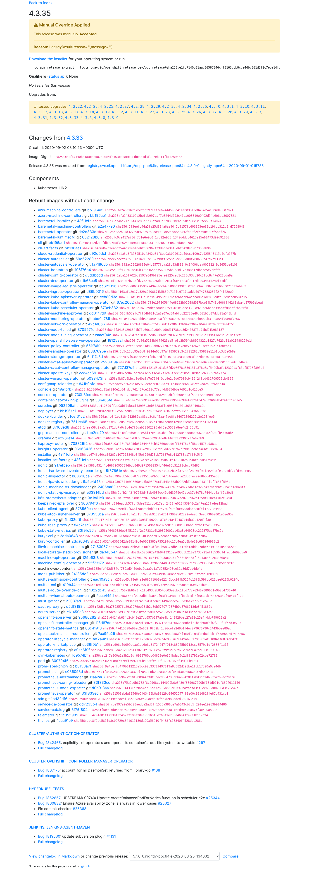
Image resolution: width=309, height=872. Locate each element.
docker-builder (50, 416)
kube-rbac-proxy (52, 525)
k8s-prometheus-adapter (59, 498)
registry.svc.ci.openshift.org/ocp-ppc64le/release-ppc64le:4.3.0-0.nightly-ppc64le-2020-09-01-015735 (175, 165)
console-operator (53, 394)
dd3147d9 (97, 313)
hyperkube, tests (46, 788)
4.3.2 (117, 112)
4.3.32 (56, 118)
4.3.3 (255, 112)
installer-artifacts (52, 459)
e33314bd (95, 492)
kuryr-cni (45, 536)
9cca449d (105, 595)
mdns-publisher (51, 574)
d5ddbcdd (94, 275)
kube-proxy (48, 519)
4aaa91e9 (64, 720)
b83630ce (81, 476)
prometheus (48, 671)
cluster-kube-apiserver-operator (65, 297)
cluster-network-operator (59, 324)
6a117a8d (95, 356)
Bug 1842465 (49, 742)
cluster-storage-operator (59, 356)
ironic (43, 465)
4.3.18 (87, 112)
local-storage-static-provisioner (65, 552)
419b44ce (71, 584)
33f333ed (101, 682)
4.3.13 (56, 112)
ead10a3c (101, 579)
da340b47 (108, 552)
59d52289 (85, 259)
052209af (67, 405)
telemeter (46, 715)
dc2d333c (87, 231)
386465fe (103, 400)
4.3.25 (178, 112)
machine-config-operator (59, 563)
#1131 (111, 836)
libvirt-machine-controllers (61, 546)
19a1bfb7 (65, 389)
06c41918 (93, 628)
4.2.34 (184, 106)
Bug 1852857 (49, 798)
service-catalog (51, 709)
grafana (44, 438)
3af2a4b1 (100, 639)
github (85, 866)
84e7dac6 (82, 525)
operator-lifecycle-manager (61, 639)
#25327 (164, 803)
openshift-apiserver (54, 617)
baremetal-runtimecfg (56, 237)
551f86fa (94, 345)
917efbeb (62, 465)
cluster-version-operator (59, 378)
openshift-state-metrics (58, 628)
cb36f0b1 (90, 644)
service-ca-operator (55, 704)
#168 (156, 770)
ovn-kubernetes (51, 655)
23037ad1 (74, 601)
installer (44, 454)
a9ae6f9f (82, 650)
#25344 (213, 798)
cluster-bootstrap (53, 269)
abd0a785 (101, 318)
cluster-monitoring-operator (62, 318)
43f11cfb (84, 221)
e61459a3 (75, 612)
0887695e (97, 351)
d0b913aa (100, 688)
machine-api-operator (57, 557)
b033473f (95, 378)
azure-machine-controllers (60, 215)
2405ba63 (107, 487)
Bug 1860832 (49, 803)
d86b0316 (95, 291)
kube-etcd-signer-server (59, 514)
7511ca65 (79, 421)
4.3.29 (241, 112)
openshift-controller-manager (63, 622)
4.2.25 (106, 106)
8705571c (86, 329)
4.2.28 (138, 106)
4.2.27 (122, 106)
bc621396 (107, 286)
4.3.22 (147, 112)
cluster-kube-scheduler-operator (66, 307)
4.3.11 (258, 106)
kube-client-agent (53, 508)
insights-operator (53, 449)
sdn (41, 698)
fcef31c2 (77, 416)
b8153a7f (83, 666)
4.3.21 (132, 112)
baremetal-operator (55, 231)
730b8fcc (83, 394)
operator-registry (52, 650)
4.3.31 (40, 118)
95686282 (87, 617)
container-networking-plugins (63, 400)
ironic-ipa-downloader (57, 481)
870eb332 (109, 307)
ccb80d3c (108, 297)
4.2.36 (200, 106)
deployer (45, 411)
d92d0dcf (97, 253)
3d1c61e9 (96, 498)
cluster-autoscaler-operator (61, 264)
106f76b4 (83, 269)
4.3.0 (214, 106)
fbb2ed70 (95, 432)
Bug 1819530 (49, 836)
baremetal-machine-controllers (64, 226)
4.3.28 (225, 112)
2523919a (109, 362)
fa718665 (100, 264)
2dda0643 (69, 536)
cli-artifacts (48, 248)
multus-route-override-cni (60, 590)
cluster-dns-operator (56, 280)
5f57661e (114, 470)
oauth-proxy (48, 606)
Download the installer (48, 59)
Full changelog (50, 748)
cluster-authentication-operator (64, 733)
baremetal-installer (54, 221)
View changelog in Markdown (54, 856)
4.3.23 (163, 112)
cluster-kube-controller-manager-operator (74, 302)
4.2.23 (91, 106)
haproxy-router (51, 443)
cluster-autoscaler (53, 259)
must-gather (48, 601)
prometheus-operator (56, 693)
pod (41, 660)
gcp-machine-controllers (59, 432)
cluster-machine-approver (60, 313)
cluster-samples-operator (59, 351)
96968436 (83, 449)
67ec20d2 (125, 302)
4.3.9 (113, 118)
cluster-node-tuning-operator (63, 335)
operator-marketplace (57, 644)
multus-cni (47, 584)
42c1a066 (96, 324)
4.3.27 (210, 112)
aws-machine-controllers (59, 210)
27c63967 (99, 546)
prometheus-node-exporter (61, 688)
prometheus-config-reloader (62, 682)
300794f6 (89, 503)
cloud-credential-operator (60, 253)
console (44, 389)
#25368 (79, 808)
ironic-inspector (51, 476)
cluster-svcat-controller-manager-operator (74, 367)
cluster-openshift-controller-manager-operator (81, 761)
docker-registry (51, 421)
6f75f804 (79, 709)
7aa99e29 (106, 633)
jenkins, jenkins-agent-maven (59, 827)
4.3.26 (194, 112)
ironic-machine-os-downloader (64, 487)
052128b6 (91, 237)
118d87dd (103, 622)
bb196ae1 (95, 210)
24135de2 (79, 574)
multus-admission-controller (62, 579)
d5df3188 (74, 606)
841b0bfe (87, 383)
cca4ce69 (87, 373)
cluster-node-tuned (54, 329)
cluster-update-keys (55, 373)
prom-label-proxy (53, 666)
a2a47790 (106, 226)
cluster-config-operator (58, 275)
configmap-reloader (55, 383)
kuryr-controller (51, 541)
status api (57, 76)
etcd (42, 427)
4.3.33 (71, 118)
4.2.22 (75, 106)
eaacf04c (103, 335)
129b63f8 (90, 557)
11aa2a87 (97, 677)
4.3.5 (86, 118)
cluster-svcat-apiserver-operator (66, 362)
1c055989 (69, 715)
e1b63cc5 (88, 280)
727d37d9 (126, 367)
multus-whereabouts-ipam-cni (64, 595)
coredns (45, 405)
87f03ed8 (60, 427)
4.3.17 (71, 112)
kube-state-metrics (54, 530)
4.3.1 (228, 106)
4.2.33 (169, 106)
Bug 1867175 (49, 770)
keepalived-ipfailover (56, 503)
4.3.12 (40, 112)
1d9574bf (80, 655)
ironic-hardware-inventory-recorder (68, 470)
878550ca (84, 508)
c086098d (74, 671)
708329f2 (79, 443)
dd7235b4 (88, 704)
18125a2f (115, 340)
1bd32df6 (73, 519)
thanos (44, 720)
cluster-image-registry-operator (65, 286)
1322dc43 (97, 590)
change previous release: (107, 856)
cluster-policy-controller (58, 345)
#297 (200, 742)
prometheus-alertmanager (60, 677)
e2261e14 (66, 438)
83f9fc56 (86, 530)
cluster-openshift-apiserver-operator (69, 340)
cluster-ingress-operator (59, 291)
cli (40, 242)
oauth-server (49, 612)
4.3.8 (99, 118)
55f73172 (96, 563)
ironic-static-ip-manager (59, 492)
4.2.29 (153, 106)
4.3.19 (103, 112)
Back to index (40, 2)
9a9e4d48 (92, 481)
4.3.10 (242, 106)
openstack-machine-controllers (64, 633)
